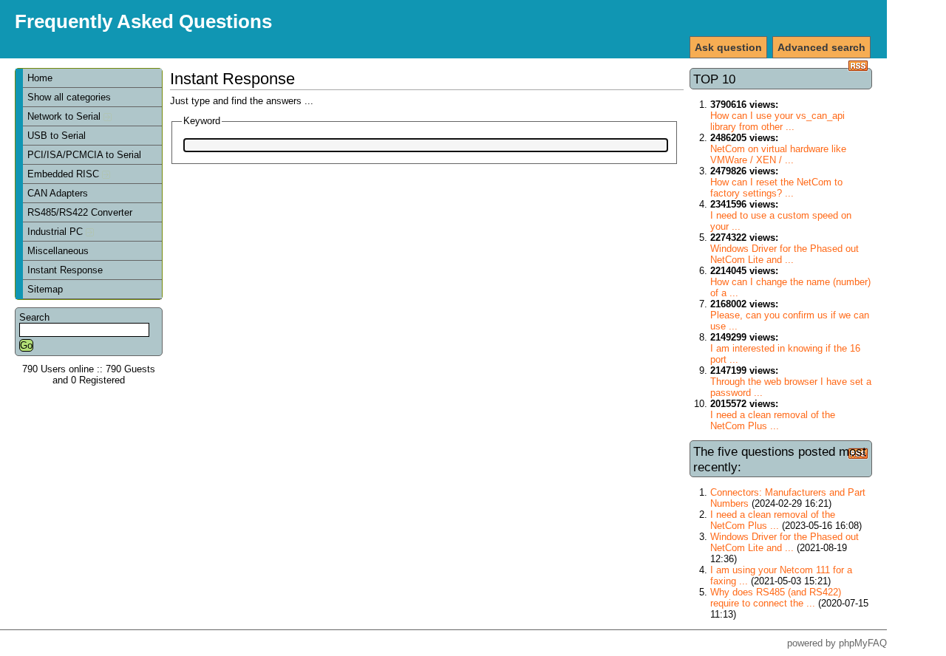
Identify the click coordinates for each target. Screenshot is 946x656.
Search (34, 317)
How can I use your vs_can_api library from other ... (777, 121)
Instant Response (65, 270)
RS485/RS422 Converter (79, 212)
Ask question (728, 47)
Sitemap (45, 289)
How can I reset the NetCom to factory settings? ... (776, 188)
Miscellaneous (58, 250)
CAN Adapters (57, 193)
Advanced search (821, 47)
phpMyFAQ (863, 643)
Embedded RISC (64, 174)
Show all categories (69, 97)
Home (39, 77)
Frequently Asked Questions (143, 21)
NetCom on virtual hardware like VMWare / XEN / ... (778, 154)
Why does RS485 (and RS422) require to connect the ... (775, 598)
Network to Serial (65, 116)
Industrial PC (56, 231)
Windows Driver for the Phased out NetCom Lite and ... (784, 254)
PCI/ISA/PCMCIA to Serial (84, 154)
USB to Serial (56, 135)
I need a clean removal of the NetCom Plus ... (772, 420)
